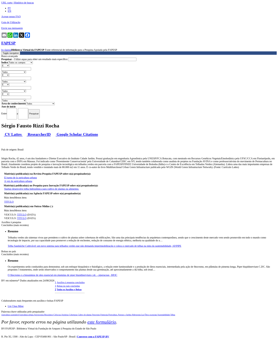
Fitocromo (96, 315)
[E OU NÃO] (5, 65)
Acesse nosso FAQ (11, 16)
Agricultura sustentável (10, 315)
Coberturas (73, 315)
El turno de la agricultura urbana (20, 177)
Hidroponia (136, 315)
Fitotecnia (104, 315)
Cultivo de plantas (85, 315)
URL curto (6, 2)
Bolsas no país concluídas (68, 286)
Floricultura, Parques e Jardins (120, 315)
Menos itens (20, 197)
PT (9, 8)
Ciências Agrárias (61, 314)
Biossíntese (48, 315)
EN (9, 11)
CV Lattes (13, 134)
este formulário (101, 321)
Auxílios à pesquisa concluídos (71, 282)
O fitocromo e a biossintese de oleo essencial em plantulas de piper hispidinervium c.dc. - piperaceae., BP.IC (62, 275)
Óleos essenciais (151, 315)
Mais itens (9, 197)
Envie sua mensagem (12, 28)
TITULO (9, 201)
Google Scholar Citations (77, 134)
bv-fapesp (6, 49)
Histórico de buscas (24, 2)
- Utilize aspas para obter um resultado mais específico (34, 59)
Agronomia (39, 314)
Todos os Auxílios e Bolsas (69, 289)
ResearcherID (39, 134)
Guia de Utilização (10, 22)
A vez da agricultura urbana (18, 181)
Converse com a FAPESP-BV (93, 336)
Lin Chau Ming (15, 306)
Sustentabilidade (164, 315)
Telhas (172, 315)
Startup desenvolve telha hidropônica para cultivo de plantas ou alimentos (41, 189)
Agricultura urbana (26, 315)
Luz (142, 315)
